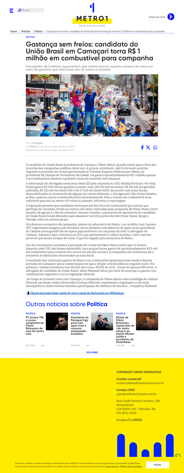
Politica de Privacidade (131, 467)
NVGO (138, 420)
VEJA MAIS (92, 352)
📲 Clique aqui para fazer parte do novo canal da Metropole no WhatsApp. (75, 293)
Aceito (157, 465)
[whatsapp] (155, 147)
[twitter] (148, 147)
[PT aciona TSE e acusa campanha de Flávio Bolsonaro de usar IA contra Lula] (57, 321)
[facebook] (142, 147)
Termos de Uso (111, 467)
